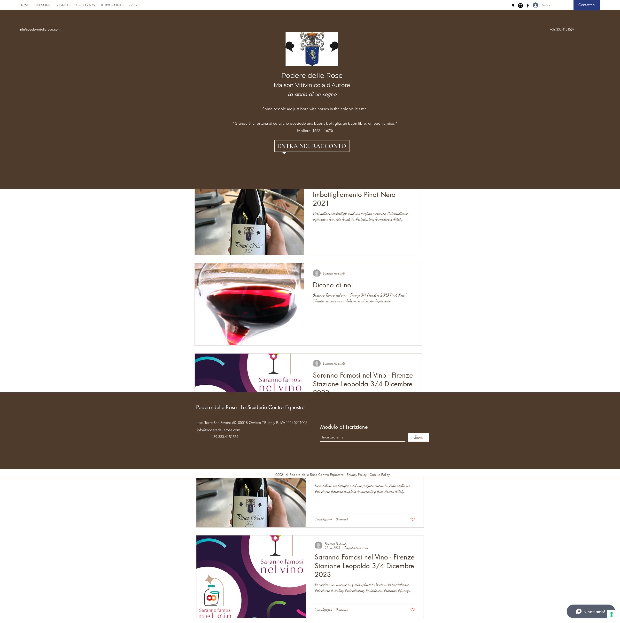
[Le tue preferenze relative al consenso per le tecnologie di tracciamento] (611, 614)
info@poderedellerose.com (40, 29)
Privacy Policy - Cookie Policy (368, 474)
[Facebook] (527, 5)
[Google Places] (513, 5)
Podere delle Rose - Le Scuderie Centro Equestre (251, 407)
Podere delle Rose (312, 75)
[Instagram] (520, 5)
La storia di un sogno (312, 94)
